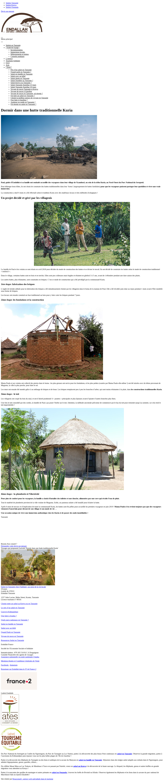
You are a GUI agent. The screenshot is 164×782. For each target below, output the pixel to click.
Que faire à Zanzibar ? (19, 100)
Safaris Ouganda (12, 7)
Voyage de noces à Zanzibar (21, 91)
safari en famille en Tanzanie (90, 760)
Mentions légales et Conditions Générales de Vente (20, 661)
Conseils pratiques (17, 56)
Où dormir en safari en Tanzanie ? (23, 104)
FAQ (8, 63)
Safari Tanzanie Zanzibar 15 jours (23, 85)
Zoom (9, 67)
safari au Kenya (79, 766)
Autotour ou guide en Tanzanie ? (23, 102)
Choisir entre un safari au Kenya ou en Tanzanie (19, 604)
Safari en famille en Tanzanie (22, 74)
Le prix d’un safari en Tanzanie (13, 608)
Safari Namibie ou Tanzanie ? (22, 81)
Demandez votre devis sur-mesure (14, 546)
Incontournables (17, 50)
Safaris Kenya (11, 5)
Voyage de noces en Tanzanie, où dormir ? (27, 94)
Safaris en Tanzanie (13, 45)
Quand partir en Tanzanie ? (21, 72)
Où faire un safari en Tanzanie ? (23, 96)
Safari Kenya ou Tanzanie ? (21, 83)
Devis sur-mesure (7, 11)
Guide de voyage (12, 48)
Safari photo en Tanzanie (20, 78)
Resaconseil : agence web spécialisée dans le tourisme (32, 779)
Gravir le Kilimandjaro (9, 612)
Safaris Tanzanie (12, 3)
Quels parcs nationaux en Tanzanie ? (15, 620)
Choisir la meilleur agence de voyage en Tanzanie (29, 98)
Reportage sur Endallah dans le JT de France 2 (18, 669)
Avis (7, 65)
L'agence (9, 59)
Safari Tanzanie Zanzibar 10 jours (23, 87)
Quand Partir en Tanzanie (10, 632)
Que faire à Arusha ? (9, 616)
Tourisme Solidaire (13, 61)
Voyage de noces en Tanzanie (12, 636)
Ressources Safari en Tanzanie (12, 640)
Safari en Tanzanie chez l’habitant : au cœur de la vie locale (23, 587)
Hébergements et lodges (20, 54)
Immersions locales (18, 52)
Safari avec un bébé (18, 76)
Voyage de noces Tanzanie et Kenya (24, 89)
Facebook (5, 665)
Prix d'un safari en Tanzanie (21, 70)
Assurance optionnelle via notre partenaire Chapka (20, 657)
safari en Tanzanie (124, 754)
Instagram (13, 665)
